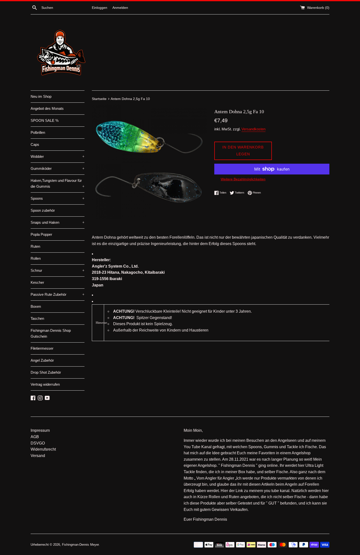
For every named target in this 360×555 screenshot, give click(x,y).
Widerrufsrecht (43, 449)
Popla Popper (41, 234)
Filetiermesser (42, 348)
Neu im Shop (41, 96)
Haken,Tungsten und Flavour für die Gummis (57, 183)
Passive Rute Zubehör (57, 294)
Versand (38, 456)
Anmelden (120, 8)
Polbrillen (38, 132)
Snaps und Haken (57, 222)
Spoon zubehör (43, 210)
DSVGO (38, 443)
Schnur (57, 270)
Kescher (37, 282)
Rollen (36, 258)
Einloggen (99, 8)
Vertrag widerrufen (45, 384)
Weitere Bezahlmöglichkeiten (243, 179)
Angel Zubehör (42, 360)
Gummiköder (57, 168)
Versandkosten (253, 129)
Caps (35, 144)
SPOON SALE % (45, 120)
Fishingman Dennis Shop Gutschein (51, 333)
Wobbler (57, 156)
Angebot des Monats (47, 108)
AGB (35, 437)
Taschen (37, 318)
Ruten (35, 246)
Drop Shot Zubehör (46, 372)
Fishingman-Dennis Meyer (80, 544)
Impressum (40, 430)
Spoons (57, 198)
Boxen (36, 306)
